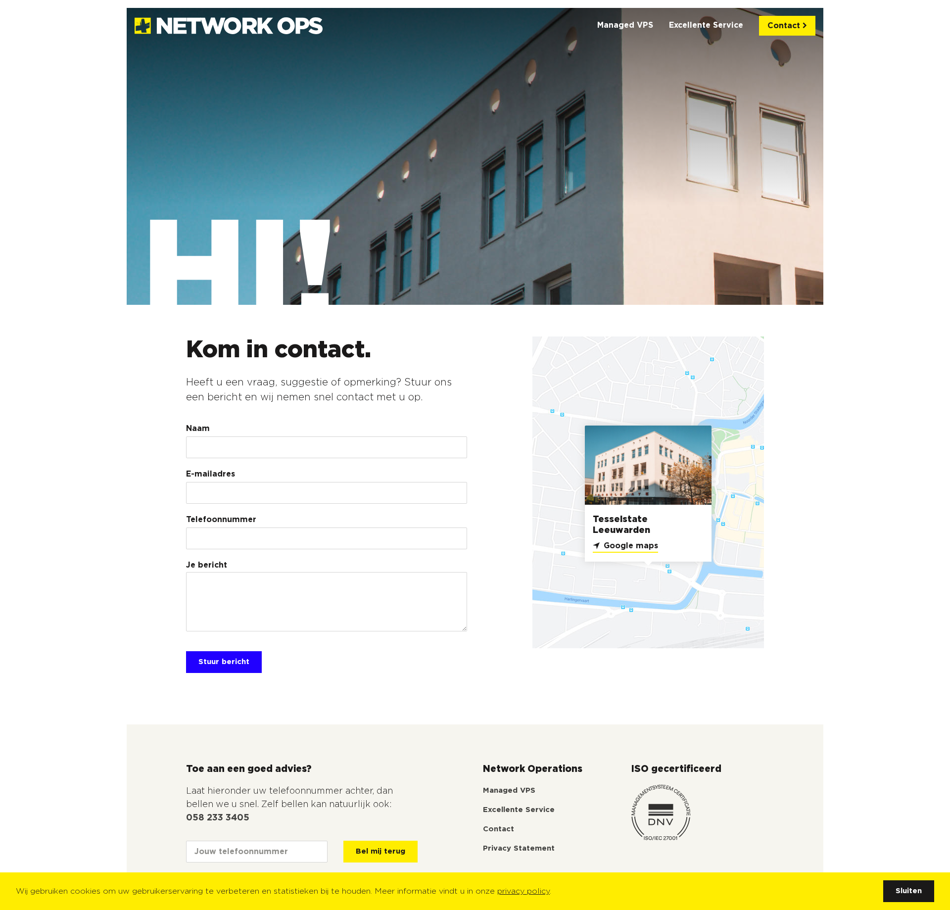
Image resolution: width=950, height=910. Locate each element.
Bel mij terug (380, 851)
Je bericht (206, 565)
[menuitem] (625, 26)
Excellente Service (706, 25)
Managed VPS (625, 25)
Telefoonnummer (221, 520)
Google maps (631, 546)
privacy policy (523, 891)
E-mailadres (210, 474)
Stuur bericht (223, 662)
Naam (198, 428)
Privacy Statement (519, 848)
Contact (785, 26)
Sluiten (909, 891)
